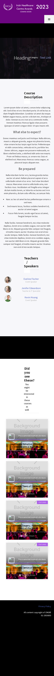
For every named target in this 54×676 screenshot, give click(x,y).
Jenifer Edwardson (31, 288)
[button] (49, 19)
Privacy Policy (45, 606)
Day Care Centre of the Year (27, 567)
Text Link (45, 57)
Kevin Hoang (31, 297)
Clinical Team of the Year (27, 486)
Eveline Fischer (31, 278)
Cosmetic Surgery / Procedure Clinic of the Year (27, 527)
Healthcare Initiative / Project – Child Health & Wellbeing (27, 445)
